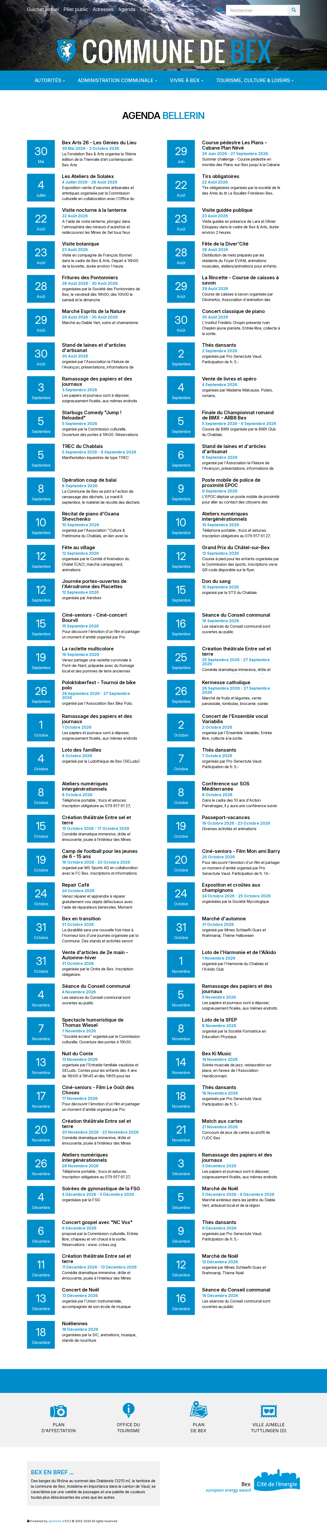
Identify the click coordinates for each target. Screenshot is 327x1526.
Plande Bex (198, 1427)
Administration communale (116, 80)
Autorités (48, 80)
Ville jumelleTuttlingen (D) (268, 1427)
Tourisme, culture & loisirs (253, 80)
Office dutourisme (128, 1427)
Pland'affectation (58, 1427)
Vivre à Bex (185, 80)
